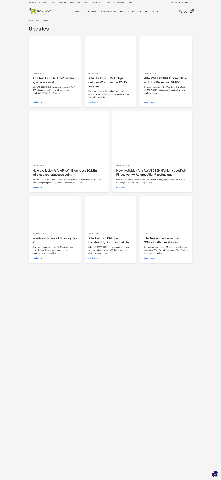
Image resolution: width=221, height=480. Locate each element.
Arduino (86, 2)
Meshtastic (32, 2)
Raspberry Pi (95, 2)
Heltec (78, 2)
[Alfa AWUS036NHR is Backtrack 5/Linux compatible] (111, 212)
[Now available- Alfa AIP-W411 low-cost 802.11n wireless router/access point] (69, 136)
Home (31, 21)
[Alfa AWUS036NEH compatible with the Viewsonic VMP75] (166, 52)
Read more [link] (37, 102)
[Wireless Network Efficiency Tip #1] (55, 212)
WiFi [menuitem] (154, 11)
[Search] (180, 11)
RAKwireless (43, 2)
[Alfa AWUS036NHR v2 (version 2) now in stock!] (55, 52)
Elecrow (71, 2)
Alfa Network (61, 2)
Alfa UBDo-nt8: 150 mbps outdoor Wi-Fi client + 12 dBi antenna (107, 82)
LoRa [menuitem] (122, 11)
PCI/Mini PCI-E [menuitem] (134, 11)
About (130, 2)
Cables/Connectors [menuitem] (108, 11)
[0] (190, 11)
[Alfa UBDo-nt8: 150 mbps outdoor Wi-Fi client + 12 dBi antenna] (111, 52)
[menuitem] (33, 2)
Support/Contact (119, 2)
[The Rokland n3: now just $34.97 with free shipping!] (166, 212)
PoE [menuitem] (146, 11)
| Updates (107, 2)
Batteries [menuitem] (92, 11)
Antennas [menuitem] (78, 11)
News (37, 21)
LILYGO (52, 2)
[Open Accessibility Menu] (215, 474)
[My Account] (185, 11)
